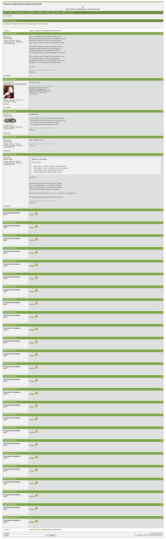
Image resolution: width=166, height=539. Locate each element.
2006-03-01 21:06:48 (9, 111)
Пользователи (31, 12)
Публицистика (31, 23)
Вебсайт (6, 104)
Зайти (64, 12)
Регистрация (56, 12)
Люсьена (7, 36)
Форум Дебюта (20, 12)
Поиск (48, 12)
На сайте (32, 66)
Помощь (70, 12)
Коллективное (16, 23)
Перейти (6, 533)
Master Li (7, 114)
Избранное (7, 23)
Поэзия (39, 23)
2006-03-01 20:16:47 (9, 79)
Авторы (45, 23)
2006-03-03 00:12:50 (9, 210)
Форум (11, 12)
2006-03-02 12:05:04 (9, 154)
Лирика (38, 30)
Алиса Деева (9, 82)
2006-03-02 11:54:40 (9, 137)
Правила (41, 12)
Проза (24, 23)
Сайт (5, 12)
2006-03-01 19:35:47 (9, 33)
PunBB (160, 533)
